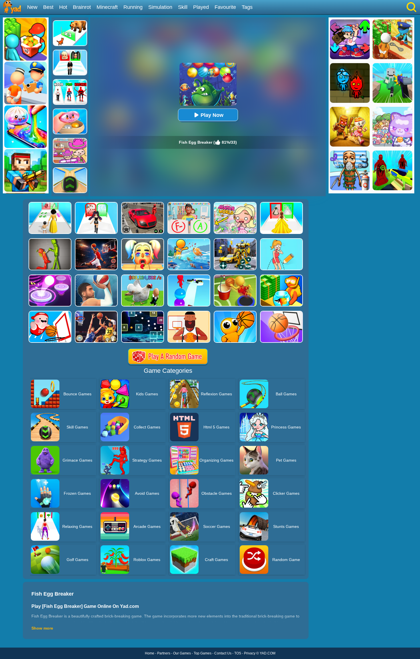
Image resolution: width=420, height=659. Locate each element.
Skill (182, 7)
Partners (163, 653)
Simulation (160, 7)
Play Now (212, 115)
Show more (42, 628)
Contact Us (222, 653)
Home (149, 653)
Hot (63, 7)
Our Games (182, 653)
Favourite (225, 7)
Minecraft (107, 7)
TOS (237, 653)
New (32, 7)
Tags (247, 7)
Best (48, 7)
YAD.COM (267, 653)
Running (133, 7)
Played (201, 7)
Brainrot (82, 7)
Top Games (202, 653)
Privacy (249, 653)
